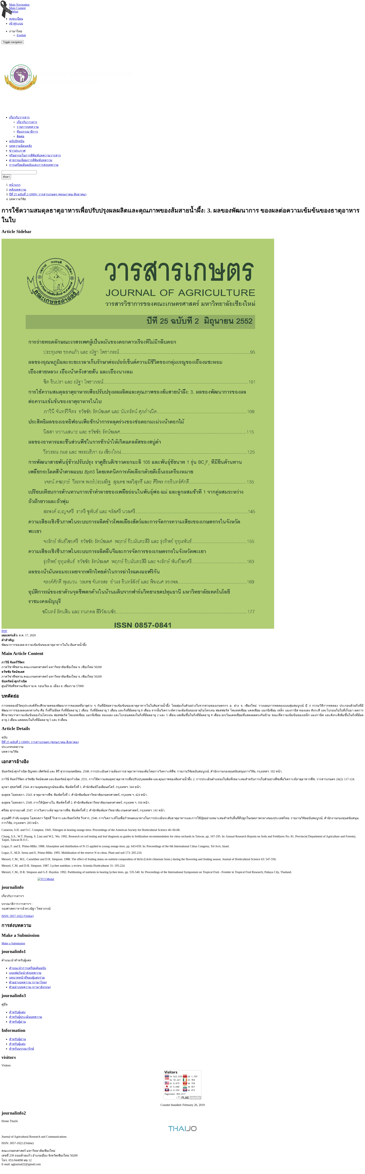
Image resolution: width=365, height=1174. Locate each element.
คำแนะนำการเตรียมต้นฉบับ (27, 968)
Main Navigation (19, 4)
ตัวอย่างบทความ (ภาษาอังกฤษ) (30, 987)
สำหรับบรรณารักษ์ (21, 1048)
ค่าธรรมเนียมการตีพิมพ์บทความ (30, 160)
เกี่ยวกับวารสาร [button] (19, 117)
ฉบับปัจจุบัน (16, 141)
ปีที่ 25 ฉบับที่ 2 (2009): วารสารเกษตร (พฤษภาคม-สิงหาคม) (47, 194)
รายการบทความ (28, 126)
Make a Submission (13, 943)
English (21, 35)
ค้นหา (6, 176)
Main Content (17, 8)
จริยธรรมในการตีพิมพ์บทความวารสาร (35, 155)
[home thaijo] (182, 1130)
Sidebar (13, 11)
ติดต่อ (20, 136)
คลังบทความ (17, 189)
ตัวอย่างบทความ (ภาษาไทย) (28, 982)
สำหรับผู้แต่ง (17, 1012)
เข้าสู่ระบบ (16, 23)
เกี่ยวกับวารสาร (27, 122)
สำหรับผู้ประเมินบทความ (25, 1017)
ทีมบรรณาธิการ (27, 131)
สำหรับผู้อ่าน (17, 1021)
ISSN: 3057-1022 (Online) (18, 916)
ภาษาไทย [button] (15, 31)
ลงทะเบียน (16, 18)
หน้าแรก (15, 184)
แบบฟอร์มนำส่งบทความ (25, 972)
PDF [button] (4, 631)
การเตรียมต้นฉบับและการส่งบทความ (34, 164)
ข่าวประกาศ (17, 150)
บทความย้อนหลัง (20, 145)
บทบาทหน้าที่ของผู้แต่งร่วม (27, 977)
